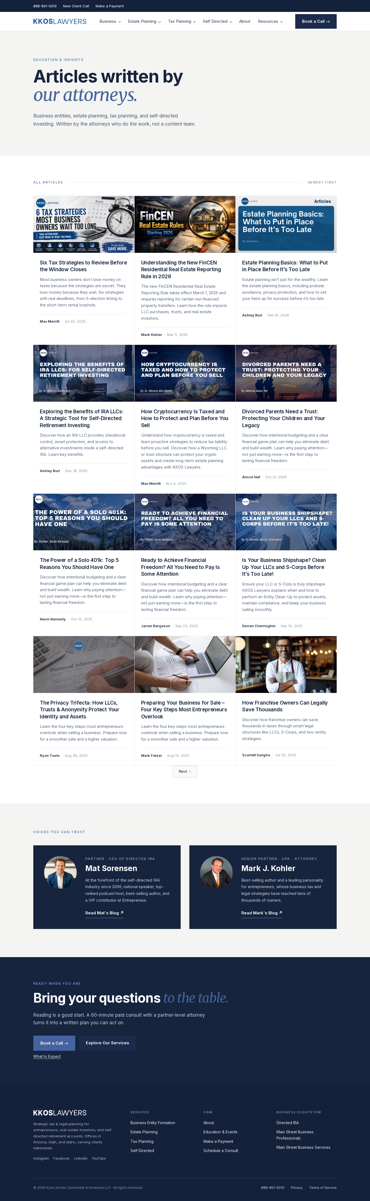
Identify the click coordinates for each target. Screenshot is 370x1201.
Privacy (297, 1188)
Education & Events (220, 1132)
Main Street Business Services (303, 1147)
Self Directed (215, 21)
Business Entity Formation (153, 1122)
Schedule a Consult (220, 1150)
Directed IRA (288, 1122)
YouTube (99, 1158)
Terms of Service (323, 1188)
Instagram (41, 1158)
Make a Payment (110, 6)
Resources (268, 21)
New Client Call (76, 6)
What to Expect (47, 1056)
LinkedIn (80, 1158)
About (244, 21)
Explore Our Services (107, 1042)
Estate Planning (142, 21)
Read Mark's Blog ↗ (262, 912)
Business (107, 21)
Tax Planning (179, 21)
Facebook (61, 1158)
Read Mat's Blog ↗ (104, 912)
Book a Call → (316, 21)
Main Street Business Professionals (295, 1135)
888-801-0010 (45, 6)
